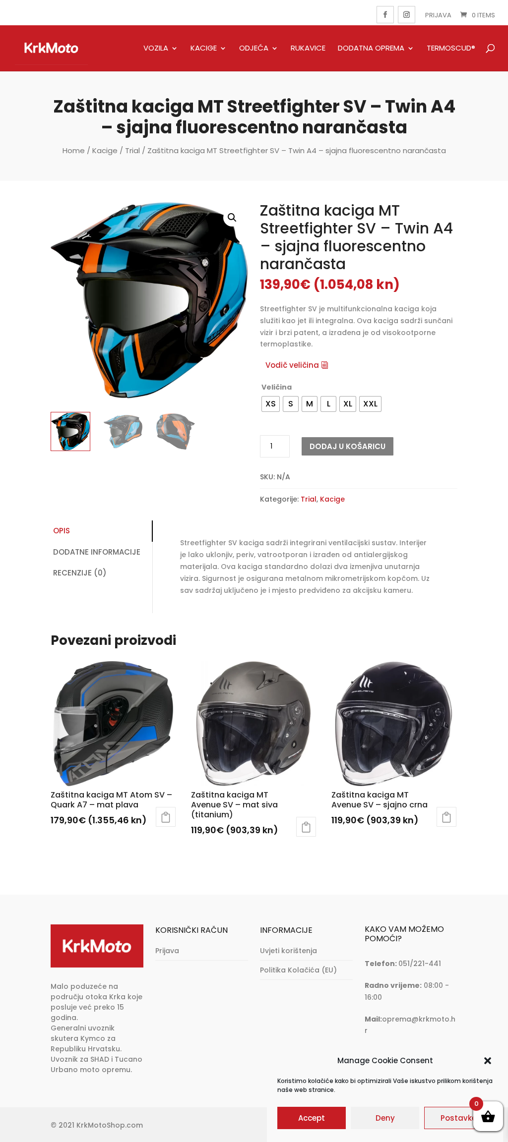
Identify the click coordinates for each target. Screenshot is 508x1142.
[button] (488, 1061)
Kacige (203, 48)
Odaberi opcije (166, 817)
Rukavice (308, 48)
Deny (385, 1118)
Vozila (155, 48)
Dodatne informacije (96, 552)
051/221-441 (419, 964)
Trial (132, 150)
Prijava (438, 15)
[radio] (270, 404)
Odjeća (253, 48)
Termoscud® (451, 48)
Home (74, 150)
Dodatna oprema (371, 48)
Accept (311, 1118)
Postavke (458, 1118)
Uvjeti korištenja (288, 951)
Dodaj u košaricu (347, 446)
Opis (61, 530)
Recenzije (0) (80, 573)
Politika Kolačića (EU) (298, 970)
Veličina (276, 387)
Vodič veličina (292, 365)
